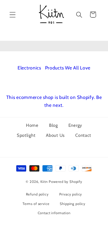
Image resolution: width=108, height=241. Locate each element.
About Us (55, 135)
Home (32, 125)
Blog (53, 125)
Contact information (54, 213)
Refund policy (37, 194)
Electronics (30, 68)
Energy (75, 125)
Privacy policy (70, 194)
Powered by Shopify (65, 181)
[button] (13, 15)
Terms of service (36, 204)
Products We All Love (67, 68)
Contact (83, 135)
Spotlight (26, 135)
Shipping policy (72, 204)
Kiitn (44, 181)
